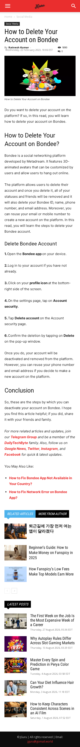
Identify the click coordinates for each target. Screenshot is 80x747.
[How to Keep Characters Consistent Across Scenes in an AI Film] (15, 709)
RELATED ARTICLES (20, 514)
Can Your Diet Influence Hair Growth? (52, 684)
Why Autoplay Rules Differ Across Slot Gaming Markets (52, 640)
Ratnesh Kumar (18, 47)
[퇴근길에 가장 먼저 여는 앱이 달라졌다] (15, 531)
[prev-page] (7, 591)
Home (8, 17)
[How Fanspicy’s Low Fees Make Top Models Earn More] (15, 574)
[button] (74, 6)
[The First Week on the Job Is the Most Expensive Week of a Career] (15, 621)
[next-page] (14, 591)
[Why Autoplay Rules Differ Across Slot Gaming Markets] (15, 644)
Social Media (24, 17)
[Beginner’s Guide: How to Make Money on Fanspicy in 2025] (15, 552)
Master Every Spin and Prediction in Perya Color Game (49, 664)
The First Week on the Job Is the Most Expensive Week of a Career (52, 620)
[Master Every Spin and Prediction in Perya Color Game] (15, 665)
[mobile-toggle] (7, 6)
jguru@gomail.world (40, 741)
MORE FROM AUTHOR (52, 514)
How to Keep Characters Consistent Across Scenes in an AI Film (52, 708)
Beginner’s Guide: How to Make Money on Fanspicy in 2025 (51, 552)
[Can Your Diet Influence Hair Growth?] (15, 688)
